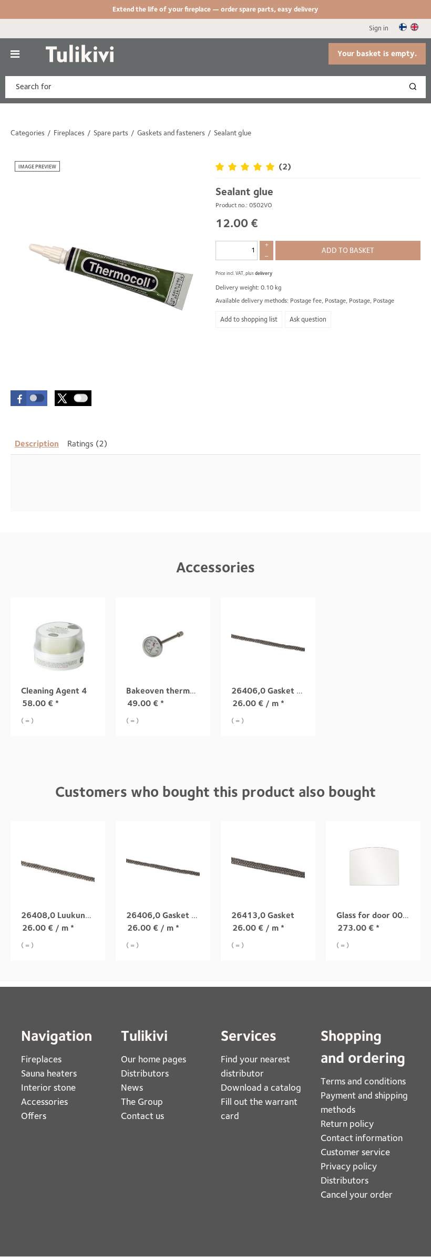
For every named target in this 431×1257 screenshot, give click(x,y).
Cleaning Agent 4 (54, 691)
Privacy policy (349, 1165)
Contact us (142, 1115)
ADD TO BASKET (348, 250)
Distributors (145, 1073)
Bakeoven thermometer (172, 691)
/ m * (258, 703)
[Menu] (15, 54)
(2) (285, 167)
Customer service (355, 1151)
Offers (33, 1115)
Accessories (215, 567)
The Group (142, 1101)
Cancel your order (357, 1194)
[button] (29, 398)
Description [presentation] (37, 444)
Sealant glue (244, 191)
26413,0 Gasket (262, 915)
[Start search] (415, 87)
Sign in (378, 28)
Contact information (362, 1137)
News (132, 1087)
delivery (263, 273)
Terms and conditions (363, 1080)
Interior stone (48, 1087)
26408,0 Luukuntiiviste (66, 915)
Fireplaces (42, 1058)
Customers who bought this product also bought (215, 792)
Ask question (308, 319)
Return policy (347, 1123)
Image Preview (37, 166)
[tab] (37, 443)
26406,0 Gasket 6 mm (274, 691)
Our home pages (153, 1058)
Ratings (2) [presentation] (87, 444)
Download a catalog (261, 1087)
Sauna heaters (49, 1073)
